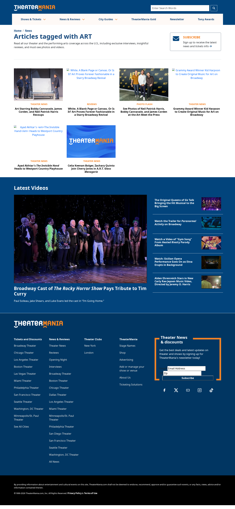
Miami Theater (22, 380)
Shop (122, 352)
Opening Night (58, 359)
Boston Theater (23, 366)
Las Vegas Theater (25, 373)
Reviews (92, 104)
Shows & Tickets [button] (31, 19)
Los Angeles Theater (26, 359)
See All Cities (21, 426)
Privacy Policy (74, 493)
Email (163, 368)
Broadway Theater (25, 345)
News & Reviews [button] (70, 19)
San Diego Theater (60, 433)
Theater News (39, 104)
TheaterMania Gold (143, 19)
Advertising (126, 359)
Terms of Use (90, 493)
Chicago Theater (24, 352)
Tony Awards (206, 19)
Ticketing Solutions (130, 384)
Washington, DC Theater (28, 409)
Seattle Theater (23, 402)
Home (17, 30)
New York (90, 345)
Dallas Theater (58, 394)
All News (54, 461)
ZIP (161, 373)
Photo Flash (145, 104)
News (28, 30)
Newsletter (177, 19)
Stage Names (127, 345)
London (89, 352)
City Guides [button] (106, 19)
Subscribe (188, 378)
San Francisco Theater (27, 394)
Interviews (55, 366)
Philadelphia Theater (26, 387)
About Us (125, 377)
